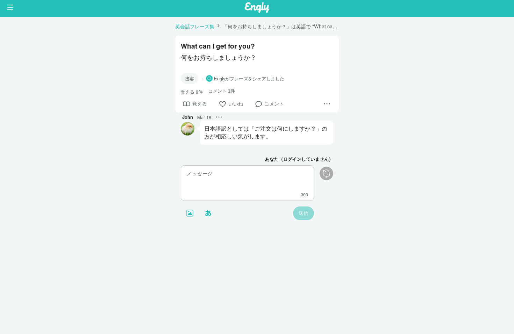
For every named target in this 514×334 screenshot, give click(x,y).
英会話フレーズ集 (194, 26)
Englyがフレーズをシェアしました (249, 78)
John (187, 117)
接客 (189, 78)
